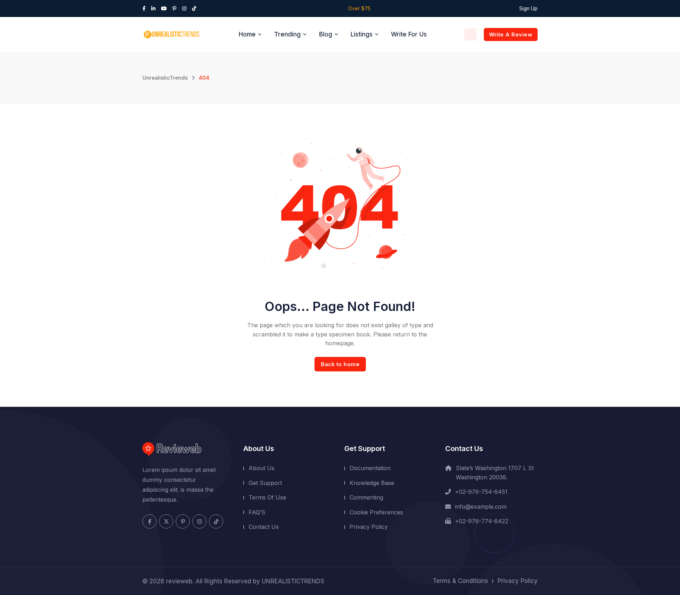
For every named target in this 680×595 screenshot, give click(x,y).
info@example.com (480, 506)
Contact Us (264, 526)
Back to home (340, 364)
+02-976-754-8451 (481, 491)
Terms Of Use (267, 497)
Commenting (366, 497)
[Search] (470, 34)
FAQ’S (257, 512)
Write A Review (510, 34)
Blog (325, 34)
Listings (362, 34)
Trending (287, 34)
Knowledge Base (372, 482)
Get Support (265, 482)
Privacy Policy (369, 526)
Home (247, 34)
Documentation (370, 468)
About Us (261, 468)
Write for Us (409, 34)
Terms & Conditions (460, 580)
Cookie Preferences (376, 512)
